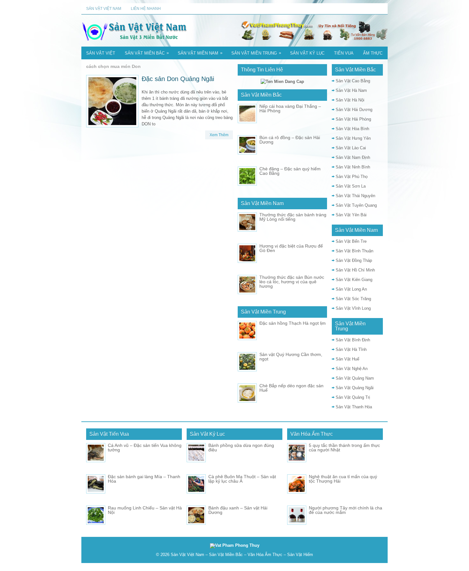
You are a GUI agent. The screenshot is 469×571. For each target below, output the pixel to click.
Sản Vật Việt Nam (103, 8)
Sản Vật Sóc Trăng (353, 298)
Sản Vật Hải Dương (354, 109)
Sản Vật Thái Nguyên (355, 195)
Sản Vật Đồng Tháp (354, 260)
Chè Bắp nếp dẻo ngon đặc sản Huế (291, 388)
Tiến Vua (344, 53)
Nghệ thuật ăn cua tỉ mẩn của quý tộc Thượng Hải (343, 479)
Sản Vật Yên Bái (351, 214)
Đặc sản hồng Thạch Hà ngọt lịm (292, 323)
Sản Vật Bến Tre (351, 241)
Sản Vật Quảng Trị (353, 397)
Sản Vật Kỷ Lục (307, 53)
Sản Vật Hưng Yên (353, 138)
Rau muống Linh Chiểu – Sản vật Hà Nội (145, 510)
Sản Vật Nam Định (353, 157)
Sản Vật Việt (100, 53)
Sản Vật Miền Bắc (147, 53)
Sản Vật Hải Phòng (353, 119)
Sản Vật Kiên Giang (354, 279)
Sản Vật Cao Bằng (353, 80)
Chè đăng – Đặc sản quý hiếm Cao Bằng (290, 171)
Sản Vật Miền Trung (256, 53)
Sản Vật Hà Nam (351, 90)
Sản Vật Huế (347, 359)
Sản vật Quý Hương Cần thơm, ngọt (290, 356)
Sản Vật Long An (351, 289)
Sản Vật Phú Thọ (352, 176)
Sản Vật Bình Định (353, 339)
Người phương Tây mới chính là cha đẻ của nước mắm (345, 510)
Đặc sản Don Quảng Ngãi (178, 78)
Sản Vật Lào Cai (351, 147)
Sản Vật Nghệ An (352, 368)
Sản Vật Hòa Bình (352, 128)
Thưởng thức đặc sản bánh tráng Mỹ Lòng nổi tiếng (292, 217)
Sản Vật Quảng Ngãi (355, 387)
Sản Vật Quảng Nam (355, 378)
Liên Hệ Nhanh (146, 8)
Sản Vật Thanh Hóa (354, 406)
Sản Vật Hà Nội (350, 100)
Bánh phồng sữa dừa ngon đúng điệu (241, 447)
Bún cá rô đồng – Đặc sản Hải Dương (289, 140)
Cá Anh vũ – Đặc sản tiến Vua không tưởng (145, 447)
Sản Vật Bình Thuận (354, 250)
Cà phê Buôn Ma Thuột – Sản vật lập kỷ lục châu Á (242, 479)
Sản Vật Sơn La (351, 186)
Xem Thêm (219, 135)
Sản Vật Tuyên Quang (356, 205)
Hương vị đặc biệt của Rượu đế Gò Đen (291, 248)
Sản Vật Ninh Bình (353, 167)
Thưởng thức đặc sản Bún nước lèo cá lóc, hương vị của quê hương (291, 282)
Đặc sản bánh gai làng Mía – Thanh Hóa (144, 479)
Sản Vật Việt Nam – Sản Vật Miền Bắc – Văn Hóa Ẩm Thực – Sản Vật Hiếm (242, 554)
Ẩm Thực (373, 53)
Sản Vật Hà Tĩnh (351, 349)
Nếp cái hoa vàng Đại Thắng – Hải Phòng (290, 108)
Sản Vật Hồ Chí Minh (355, 270)
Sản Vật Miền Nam (200, 53)
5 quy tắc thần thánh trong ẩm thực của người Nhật (344, 447)
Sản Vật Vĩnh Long (353, 308)
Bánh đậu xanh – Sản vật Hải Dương (237, 510)
